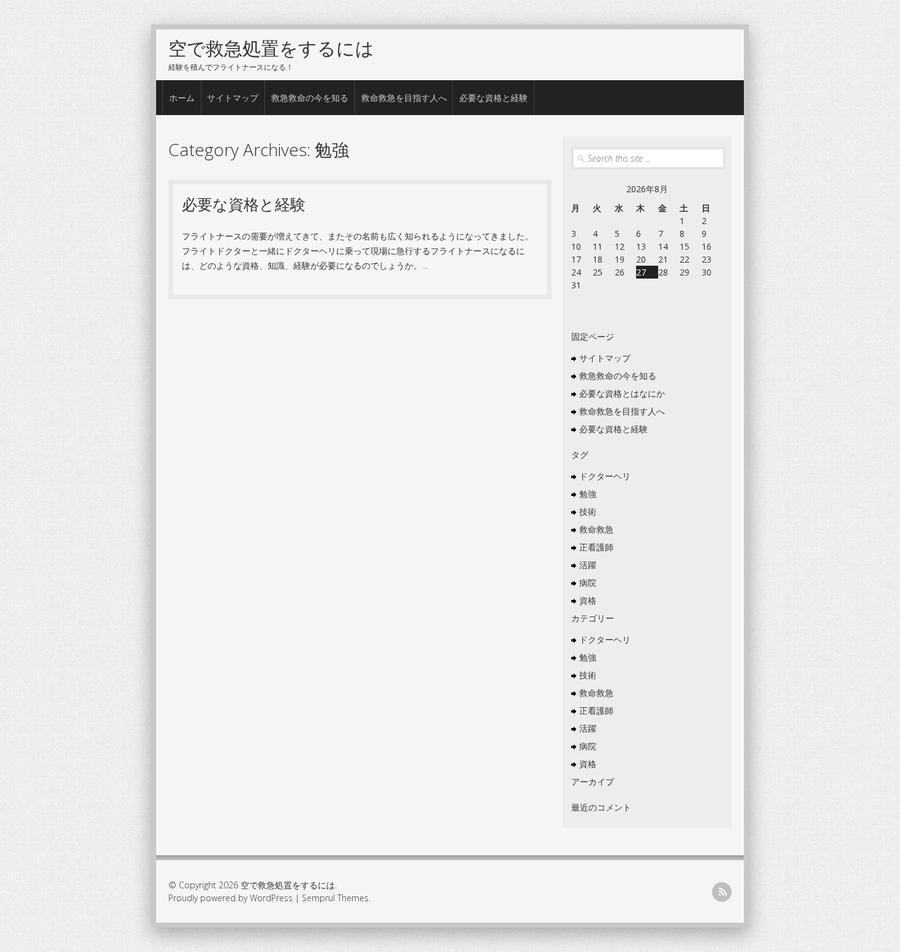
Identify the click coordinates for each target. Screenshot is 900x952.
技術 (587, 511)
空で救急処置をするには (271, 48)
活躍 (587, 565)
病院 (587, 582)
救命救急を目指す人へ (404, 97)
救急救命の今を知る (309, 97)
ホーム (182, 97)
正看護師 (596, 547)
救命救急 (596, 529)
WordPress (271, 898)
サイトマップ (232, 97)
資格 (587, 600)
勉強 (587, 494)
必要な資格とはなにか (622, 393)
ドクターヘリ (605, 476)
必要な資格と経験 (493, 97)
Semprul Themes (335, 898)
